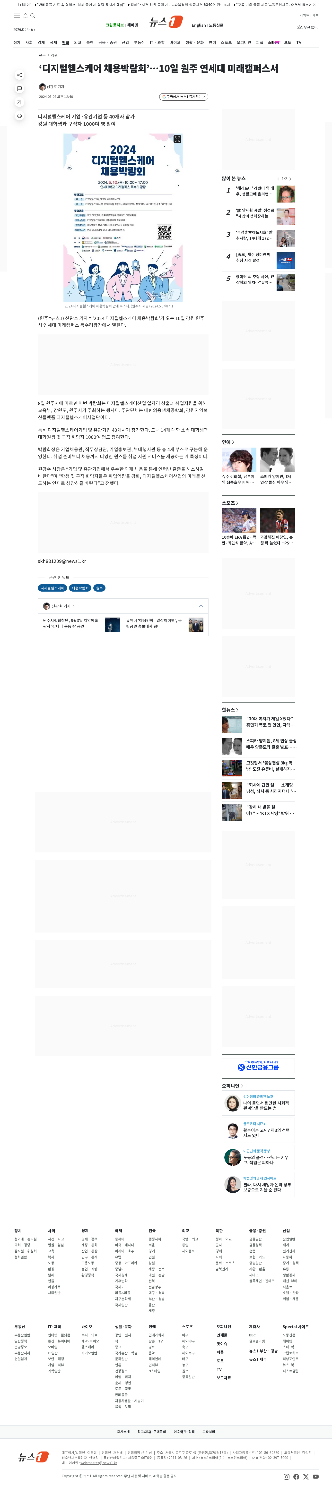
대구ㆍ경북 (157, 1293)
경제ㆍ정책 (89, 1239)
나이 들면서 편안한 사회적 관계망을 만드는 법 (266, 1105)
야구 (185, 1335)
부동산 (19, 1326)
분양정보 (20, 1347)
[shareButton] (19, 75)
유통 (286, 1269)
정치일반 (20, 1257)
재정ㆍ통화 (89, 1245)
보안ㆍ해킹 (56, 1359)
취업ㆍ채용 (291, 1299)
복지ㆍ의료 (89, 1335)
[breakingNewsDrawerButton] (25, 15)
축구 (185, 1347)
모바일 (52, 1347)
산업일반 (289, 1239)
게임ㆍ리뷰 (56, 1365)
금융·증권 (257, 1230)
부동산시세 (22, 1353)
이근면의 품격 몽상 (256, 1151)
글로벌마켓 (257, 1341)
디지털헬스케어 (52, 588)
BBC (252, 1335)
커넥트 (304, 15)
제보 (315, 15)
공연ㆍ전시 (123, 1335)
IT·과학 (54, 1326)
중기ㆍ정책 (291, 1263)
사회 (51, 1230)
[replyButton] (19, 88)
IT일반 (53, 1353)
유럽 (118, 1257)
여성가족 (54, 1287)
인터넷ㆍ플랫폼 (59, 1335)
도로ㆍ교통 (123, 1389)
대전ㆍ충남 (157, 1275)
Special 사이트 (296, 1326)
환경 (51, 1269)
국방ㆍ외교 (190, 1239)
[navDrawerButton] (17, 16)
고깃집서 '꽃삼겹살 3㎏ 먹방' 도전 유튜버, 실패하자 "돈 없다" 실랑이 (269, 769)
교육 (51, 1251)
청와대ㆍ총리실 (25, 1239)
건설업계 (20, 1359)
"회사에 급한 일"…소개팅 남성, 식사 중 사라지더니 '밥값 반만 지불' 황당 (271, 791)
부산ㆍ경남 (157, 1299)
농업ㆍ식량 (89, 1269)
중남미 (119, 1269)
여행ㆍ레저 (123, 1377)
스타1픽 (288, 1347)
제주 (152, 1311)
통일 (185, 1245)
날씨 (51, 1275)
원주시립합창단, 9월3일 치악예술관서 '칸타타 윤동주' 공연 (70, 623)
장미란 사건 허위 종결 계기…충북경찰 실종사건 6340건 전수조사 (158, 4)
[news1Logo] (33, 1456)
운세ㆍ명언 (123, 1383)
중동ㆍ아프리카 (126, 1263)
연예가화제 (156, 1335)
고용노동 (87, 1263)
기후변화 (121, 1281)
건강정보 (121, 1371)
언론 (118, 1365)
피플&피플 (122, 1293)
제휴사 (254, 1326)
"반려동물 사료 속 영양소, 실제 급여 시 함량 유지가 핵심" (58, 4)
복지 (51, 1257)
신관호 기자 (55, 87)
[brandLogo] (166, 21)
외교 (185, 1230)
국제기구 (121, 1287)
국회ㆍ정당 (22, 1245)
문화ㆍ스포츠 (225, 1263)
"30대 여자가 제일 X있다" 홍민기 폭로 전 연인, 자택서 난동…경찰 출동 (270, 725)
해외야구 (188, 1341)
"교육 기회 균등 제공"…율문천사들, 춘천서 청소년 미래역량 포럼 (262, 4)
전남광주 (155, 1287)
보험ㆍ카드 (257, 1257)
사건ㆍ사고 (56, 1239)
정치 (18, 1230)
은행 (252, 1251)
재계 (286, 1245)
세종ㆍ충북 (157, 1269)
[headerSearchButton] (32, 15)
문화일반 (121, 1359)
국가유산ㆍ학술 (126, 1353)
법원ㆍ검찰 (56, 1245)
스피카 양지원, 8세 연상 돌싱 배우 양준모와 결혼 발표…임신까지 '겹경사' (271, 747)
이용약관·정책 (184, 1432)
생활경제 (289, 1275)
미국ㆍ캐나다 (124, 1245)
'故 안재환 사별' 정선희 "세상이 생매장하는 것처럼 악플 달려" (255, 216)
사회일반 (54, 1293)
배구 (185, 1359)
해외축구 (188, 1353)
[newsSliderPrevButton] (278, 179)
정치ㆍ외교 (224, 1239)
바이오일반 (89, 1353)
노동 (51, 1263)
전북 (152, 1281)
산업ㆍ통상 (89, 1251)
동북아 (119, 1239)
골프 (185, 1371)
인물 (51, 1281)
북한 (219, 1230)
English (199, 25)
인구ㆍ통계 (89, 1257)
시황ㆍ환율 (257, 1269)
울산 (152, 1305)
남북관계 (222, 1269)
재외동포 (188, 1251)
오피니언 (230, 1085)
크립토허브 (115, 25)
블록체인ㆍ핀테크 (262, 1281)
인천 (152, 1257)
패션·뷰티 (290, 1281)
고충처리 (208, 1432)
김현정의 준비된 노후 (258, 1096)
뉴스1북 (288, 1365)
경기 (152, 1251)
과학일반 (54, 1371)
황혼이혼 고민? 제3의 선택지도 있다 (266, 1133)
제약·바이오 (90, 1341)
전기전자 (289, 1251)
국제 (118, 1230)
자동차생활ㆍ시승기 (129, 1401)
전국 (42, 55)
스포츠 (228, 502)
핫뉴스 (228, 709)
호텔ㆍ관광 (291, 1293)
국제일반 (121, 1305)
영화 (152, 1347)
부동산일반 (22, 1335)
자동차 (287, 1257)
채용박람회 (80, 588)
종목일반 (188, 1377)
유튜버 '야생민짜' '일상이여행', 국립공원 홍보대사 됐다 (154, 623)
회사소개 (123, 1432)
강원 (152, 1263)
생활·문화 (123, 1326)
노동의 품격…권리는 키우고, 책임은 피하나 (265, 1160)
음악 (152, 1353)
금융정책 (255, 1245)
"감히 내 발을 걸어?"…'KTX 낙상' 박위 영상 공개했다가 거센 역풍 (270, 813)
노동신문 (216, 25)
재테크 (254, 1275)
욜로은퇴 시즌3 (254, 1123)
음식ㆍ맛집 (123, 1407)
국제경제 (121, 1275)
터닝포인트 (290, 1359)
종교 (118, 1347)
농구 (185, 1365)
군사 (219, 1245)
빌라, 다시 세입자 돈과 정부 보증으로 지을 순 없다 (267, 1187)
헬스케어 (87, 1347)
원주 (99, 588)
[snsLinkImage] (286, 1476)
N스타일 (154, 1371)
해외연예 (155, 1359)
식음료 (287, 1287)
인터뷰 (153, 1365)
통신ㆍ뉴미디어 (59, 1341)
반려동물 (121, 1395)
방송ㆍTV (156, 1341)
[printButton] (19, 115)
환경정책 (87, 1275)
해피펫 (132, 25)
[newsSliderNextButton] (290, 179)
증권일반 (255, 1263)
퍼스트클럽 (290, 1371)
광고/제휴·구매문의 (152, 1432)
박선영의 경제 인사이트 (259, 1178)
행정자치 (155, 1239)
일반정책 (20, 1341)
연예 (226, 442)
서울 (152, 1245)
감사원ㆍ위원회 (25, 1251)
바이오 (86, 1326)
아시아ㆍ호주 (124, 1251)
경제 (85, 1230)
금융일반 (255, 1239)
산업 (286, 1230)
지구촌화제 (123, 1299)
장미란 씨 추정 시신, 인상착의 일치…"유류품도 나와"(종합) (255, 282)
